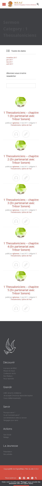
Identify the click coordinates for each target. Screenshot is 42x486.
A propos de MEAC (10, 368)
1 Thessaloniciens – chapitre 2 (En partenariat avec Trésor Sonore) (21, 159)
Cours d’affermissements (12, 398)
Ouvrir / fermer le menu (4, 4)
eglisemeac (15, 123)
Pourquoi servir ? (9, 412)
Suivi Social (7, 435)
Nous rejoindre (8, 379)
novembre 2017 (11, 57)
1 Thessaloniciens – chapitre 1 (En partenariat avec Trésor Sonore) (21, 116)
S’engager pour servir (10, 420)
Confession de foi (9, 373)
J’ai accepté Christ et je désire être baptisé (18, 395)
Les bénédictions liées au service (14, 418)
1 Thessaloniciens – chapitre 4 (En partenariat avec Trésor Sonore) (21, 246)
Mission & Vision (9, 371)
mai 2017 (9, 62)
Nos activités (7, 454)
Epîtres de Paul (27, 125)
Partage (6, 437)
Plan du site (29, 469)
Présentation (7, 452)
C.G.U (36, 469)
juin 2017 (9, 60)
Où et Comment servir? (11, 415)
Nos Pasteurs (7, 376)
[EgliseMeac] (22, 4)
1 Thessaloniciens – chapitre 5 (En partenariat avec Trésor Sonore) (21, 290)
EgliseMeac (20, 469)
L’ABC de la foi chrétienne (12, 393)
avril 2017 (9, 64)
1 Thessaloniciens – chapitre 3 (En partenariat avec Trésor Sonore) (21, 203)
